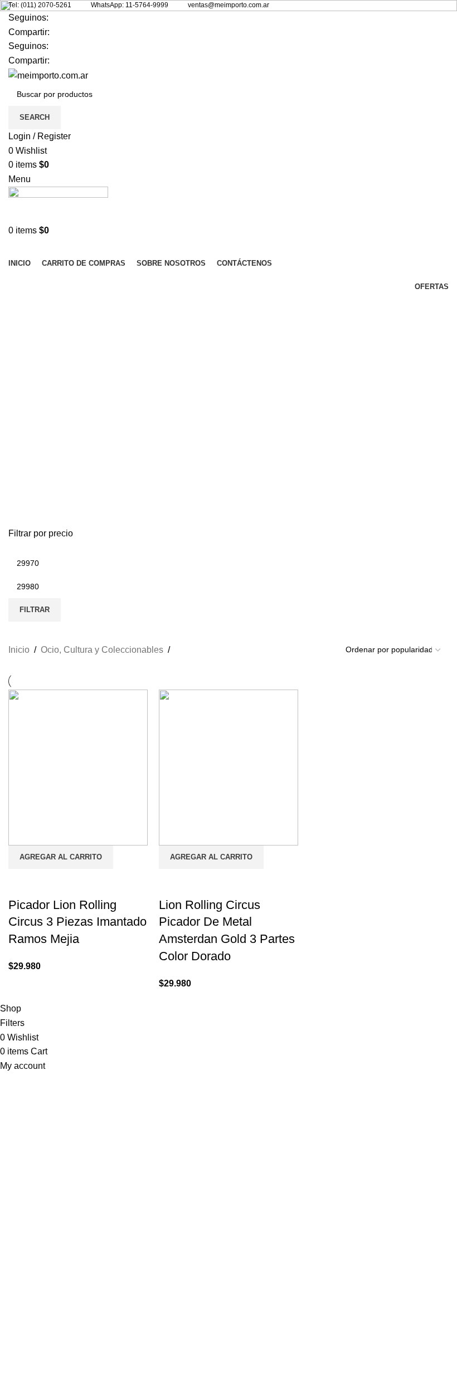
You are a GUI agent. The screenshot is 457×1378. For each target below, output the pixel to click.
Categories (31, 336)
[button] (211, 857)
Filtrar (35, 609)
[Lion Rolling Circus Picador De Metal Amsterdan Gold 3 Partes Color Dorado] (228, 766)
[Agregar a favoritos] (203, 883)
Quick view (173, 883)
